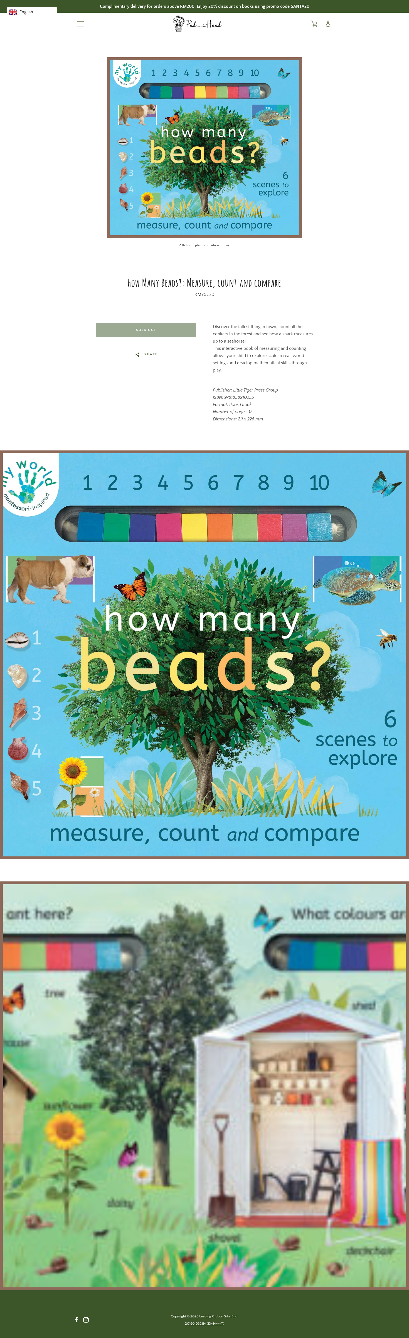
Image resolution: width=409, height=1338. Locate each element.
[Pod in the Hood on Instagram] (86, 1319)
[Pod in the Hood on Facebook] (76, 1319)
